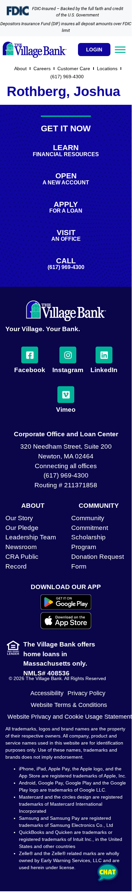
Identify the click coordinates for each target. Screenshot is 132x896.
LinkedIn (103, 369)
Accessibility (46, 693)
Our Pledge (21, 527)
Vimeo (66, 409)
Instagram (67, 369)
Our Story (19, 518)
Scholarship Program (88, 542)
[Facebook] (29, 355)
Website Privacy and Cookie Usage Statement (69, 716)
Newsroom (21, 546)
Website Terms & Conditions (69, 705)
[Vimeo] (65, 394)
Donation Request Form (97, 561)
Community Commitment (89, 522)
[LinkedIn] (104, 355)
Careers (42, 68)
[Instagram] (67, 355)
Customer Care (73, 68)
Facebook (29, 369)
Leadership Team (30, 537)
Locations (107, 68)
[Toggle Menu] (120, 49)
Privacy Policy (86, 693)
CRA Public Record (21, 561)
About (20, 68)
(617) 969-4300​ (67, 76)
